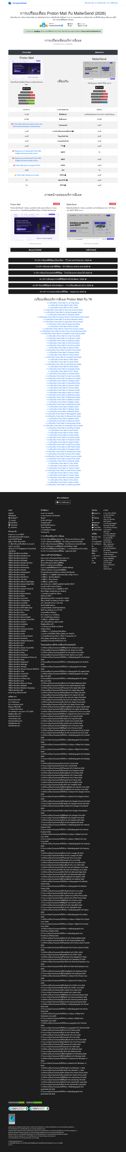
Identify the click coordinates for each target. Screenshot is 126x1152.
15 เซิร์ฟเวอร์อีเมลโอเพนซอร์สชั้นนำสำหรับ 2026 (62, 652)
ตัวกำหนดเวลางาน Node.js (50, 615)
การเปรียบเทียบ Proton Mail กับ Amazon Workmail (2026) (63, 319)
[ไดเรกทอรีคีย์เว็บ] (65, 185)
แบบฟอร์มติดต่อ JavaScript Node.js (53, 607)
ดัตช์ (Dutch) (107, 521)
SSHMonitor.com (14, 723)
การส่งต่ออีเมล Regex (48, 530)
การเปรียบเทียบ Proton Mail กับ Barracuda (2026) (63, 324)
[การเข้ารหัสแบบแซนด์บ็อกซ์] (73, 131)
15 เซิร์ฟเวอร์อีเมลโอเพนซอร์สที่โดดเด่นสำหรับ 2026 (63, 688)
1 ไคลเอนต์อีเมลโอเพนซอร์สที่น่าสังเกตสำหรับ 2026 (63, 699)
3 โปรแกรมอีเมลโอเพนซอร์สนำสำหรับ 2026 (59, 766)
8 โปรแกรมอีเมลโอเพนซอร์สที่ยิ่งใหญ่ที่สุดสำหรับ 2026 (64, 789)
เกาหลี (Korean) (108, 546)
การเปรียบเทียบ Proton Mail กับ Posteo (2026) (63, 435)
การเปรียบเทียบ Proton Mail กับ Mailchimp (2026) (63, 395)
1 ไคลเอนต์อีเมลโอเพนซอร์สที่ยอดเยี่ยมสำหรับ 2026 (62, 695)
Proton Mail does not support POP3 (27, 165)
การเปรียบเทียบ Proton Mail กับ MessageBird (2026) (63, 414)
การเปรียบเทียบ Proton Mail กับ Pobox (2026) (63, 432)
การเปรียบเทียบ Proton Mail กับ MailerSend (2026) (63, 397)
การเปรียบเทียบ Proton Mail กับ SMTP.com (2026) (63, 444)
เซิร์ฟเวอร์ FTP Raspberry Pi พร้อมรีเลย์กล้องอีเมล (22, 549)
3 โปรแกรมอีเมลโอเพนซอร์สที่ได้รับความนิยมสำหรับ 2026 (63, 1064)
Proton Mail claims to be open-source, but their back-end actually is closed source (27, 125)
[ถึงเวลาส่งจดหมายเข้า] (64, 146)
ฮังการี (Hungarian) (109, 536)
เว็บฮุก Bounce (46, 527)
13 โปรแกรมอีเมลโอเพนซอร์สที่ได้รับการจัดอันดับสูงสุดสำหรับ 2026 (65, 760)
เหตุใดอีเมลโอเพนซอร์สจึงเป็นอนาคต (53, 640)
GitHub (96, 518)
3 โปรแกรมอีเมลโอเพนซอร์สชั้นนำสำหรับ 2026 (62, 822)
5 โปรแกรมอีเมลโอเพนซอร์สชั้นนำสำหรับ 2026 (64, 733)
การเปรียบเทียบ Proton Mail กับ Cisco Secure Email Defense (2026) (63, 331)
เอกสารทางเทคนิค (47, 513)
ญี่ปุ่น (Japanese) (108, 544)
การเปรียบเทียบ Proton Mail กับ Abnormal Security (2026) (63, 310)
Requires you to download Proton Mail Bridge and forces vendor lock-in (27, 152)
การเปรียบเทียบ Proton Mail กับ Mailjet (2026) (63, 407)
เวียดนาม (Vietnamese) (107, 568)
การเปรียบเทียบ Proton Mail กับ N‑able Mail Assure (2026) (63, 425)
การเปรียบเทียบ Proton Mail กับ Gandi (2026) (63, 362)
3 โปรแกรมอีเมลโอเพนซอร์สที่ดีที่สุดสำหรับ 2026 (62, 818)
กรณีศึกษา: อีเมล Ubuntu (49, 579)
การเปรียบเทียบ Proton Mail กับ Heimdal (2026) (63, 373)
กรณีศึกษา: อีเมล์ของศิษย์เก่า (51, 577)
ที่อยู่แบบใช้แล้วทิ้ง (14, 707)
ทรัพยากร (12, 696)
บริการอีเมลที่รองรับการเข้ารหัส (52, 603)
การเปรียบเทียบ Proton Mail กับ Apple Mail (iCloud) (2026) (63, 322)
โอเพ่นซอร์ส (45, 532)
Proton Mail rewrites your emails (28, 175)
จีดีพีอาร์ (94, 551)
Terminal (13, 527)
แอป (10, 510)
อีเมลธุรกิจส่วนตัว (14, 699)
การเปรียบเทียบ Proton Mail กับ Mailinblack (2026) (63, 404)
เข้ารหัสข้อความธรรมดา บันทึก (20, 711)
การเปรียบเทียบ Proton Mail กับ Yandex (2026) (63, 475)
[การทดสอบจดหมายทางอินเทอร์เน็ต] (39, 1108)
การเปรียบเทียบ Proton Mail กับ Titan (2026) (63, 463)
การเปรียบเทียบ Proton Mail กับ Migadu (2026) (63, 418)
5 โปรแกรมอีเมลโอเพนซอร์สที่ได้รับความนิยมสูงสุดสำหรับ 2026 (63, 887)
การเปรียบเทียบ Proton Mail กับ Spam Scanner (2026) (63, 456)
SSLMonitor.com (14, 725)
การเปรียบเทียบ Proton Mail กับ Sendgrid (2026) (63, 449)
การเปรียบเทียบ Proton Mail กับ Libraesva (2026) (63, 390)
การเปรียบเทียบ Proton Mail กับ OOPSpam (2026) (63, 428)
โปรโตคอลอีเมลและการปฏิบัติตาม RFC (54, 589)
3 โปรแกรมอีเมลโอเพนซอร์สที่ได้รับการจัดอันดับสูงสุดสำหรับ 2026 (64, 1010)
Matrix (96, 525)
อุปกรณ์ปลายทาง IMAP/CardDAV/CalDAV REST (58, 584)
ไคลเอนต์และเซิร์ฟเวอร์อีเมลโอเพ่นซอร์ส (58, 644)
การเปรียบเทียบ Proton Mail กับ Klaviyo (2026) (63, 388)
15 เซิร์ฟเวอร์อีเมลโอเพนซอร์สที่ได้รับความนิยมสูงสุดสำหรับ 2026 (64, 667)
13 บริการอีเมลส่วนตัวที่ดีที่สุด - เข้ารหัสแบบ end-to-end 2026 (62, 266)
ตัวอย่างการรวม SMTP (16, 534)
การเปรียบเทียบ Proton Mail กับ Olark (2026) (63, 430)
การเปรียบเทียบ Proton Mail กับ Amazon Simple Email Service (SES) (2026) (63, 317)
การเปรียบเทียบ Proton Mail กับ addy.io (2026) (63, 482)
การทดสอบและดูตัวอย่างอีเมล (51, 593)
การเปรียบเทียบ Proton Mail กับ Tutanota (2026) (63, 468)
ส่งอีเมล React (46, 629)
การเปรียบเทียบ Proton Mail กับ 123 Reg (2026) (63, 303)
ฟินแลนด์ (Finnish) (109, 525)
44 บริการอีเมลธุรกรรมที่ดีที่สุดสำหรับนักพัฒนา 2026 (62, 279)
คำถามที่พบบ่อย (112, 3)
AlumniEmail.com (14, 716)
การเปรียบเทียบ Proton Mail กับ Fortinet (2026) (63, 355)
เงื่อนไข (94, 548)
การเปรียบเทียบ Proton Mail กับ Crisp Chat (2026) (63, 336)
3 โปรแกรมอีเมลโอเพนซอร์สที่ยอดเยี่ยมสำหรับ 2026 (63, 1042)
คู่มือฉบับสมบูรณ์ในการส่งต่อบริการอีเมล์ (55, 598)
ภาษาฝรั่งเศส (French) (110, 527)
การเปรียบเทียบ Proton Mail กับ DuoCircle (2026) (63, 345)
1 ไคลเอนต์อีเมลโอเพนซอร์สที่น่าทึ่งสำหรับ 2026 (62, 704)
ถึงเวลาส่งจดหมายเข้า (15, 704)
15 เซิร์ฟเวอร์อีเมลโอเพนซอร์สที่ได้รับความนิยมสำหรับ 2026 (65, 711)
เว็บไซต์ (27, 89)
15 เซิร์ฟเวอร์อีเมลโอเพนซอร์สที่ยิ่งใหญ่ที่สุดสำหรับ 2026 (65, 707)
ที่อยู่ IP (43, 518)
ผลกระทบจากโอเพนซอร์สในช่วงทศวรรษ (55, 558)
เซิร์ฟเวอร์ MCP (46, 596)
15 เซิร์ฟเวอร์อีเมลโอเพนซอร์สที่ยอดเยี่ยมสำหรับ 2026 (63, 692)
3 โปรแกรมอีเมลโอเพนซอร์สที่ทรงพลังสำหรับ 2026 (64, 811)
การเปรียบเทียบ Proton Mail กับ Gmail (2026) (63, 366)
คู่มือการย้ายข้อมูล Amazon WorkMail (54, 560)
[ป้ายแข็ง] (11, 1119)
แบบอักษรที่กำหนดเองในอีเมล (51, 586)
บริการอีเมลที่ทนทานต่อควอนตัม (52, 622)
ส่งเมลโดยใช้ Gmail (15, 539)
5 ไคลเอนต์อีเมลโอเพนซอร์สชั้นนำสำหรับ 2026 (63, 685)
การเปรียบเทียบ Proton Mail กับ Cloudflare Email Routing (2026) (63, 333)
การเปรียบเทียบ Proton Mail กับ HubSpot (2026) (63, 381)
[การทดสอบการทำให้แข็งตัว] (26, 92)
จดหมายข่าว (96, 514)
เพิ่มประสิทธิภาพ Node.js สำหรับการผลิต (55, 600)
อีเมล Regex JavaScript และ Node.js (53, 591)
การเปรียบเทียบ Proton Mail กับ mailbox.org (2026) (63, 484)
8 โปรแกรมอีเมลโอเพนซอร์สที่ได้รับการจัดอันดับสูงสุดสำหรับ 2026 (65, 741)
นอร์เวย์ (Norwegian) (109, 548)
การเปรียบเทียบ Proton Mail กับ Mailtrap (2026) (63, 409)
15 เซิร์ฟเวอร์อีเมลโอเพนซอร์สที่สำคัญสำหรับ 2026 (62, 716)
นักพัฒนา (45, 510)
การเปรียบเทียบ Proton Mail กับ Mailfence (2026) (63, 399)
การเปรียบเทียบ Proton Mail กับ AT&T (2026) (63, 307)
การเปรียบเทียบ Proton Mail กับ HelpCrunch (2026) (63, 378)
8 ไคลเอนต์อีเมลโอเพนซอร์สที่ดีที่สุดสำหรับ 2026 (61, 650)
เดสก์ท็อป (13, 522)
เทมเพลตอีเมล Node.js (48, 612)
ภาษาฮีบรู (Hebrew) (109, 534)
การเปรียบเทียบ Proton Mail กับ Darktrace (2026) (63, 340)
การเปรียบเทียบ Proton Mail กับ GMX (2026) (63, 359)
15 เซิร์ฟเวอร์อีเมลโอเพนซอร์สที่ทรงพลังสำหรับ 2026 (62, 721)
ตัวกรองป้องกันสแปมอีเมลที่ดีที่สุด (52, 563)
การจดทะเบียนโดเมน (15, 709)
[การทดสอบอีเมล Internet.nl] (26, 97)
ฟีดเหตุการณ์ (96, 537)
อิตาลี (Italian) (107, 542)
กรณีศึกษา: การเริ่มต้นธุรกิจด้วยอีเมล (53, 631)
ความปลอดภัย (97, 541)
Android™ (14, 518)
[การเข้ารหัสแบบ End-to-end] (65, 175)
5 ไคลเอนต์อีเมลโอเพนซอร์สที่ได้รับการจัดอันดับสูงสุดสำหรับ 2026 (64, 679)
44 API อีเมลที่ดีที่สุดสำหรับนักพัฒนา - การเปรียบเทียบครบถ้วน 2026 (62, 285)
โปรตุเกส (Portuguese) (110, 552)
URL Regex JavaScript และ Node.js (53, 638)
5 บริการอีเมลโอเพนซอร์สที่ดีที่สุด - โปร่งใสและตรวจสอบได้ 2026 (62, 272)
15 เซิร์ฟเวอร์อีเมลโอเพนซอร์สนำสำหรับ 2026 (59, 763)
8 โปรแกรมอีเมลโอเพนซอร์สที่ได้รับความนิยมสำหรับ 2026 (65, 714)
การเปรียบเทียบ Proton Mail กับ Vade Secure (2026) (63, 470)
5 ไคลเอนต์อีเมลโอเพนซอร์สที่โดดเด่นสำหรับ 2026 (62, 690)
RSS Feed (97, 530)
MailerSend (99, 59)
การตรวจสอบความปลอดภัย (50, 515)
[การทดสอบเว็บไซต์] (18, 1108)
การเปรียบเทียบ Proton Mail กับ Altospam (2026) (63, 314)
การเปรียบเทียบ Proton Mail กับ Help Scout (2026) (63, 376)
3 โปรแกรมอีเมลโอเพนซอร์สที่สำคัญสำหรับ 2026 (61, 718)
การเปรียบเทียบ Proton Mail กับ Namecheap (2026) (63, 423)
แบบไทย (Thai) (108, 560)
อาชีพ (94, 563)
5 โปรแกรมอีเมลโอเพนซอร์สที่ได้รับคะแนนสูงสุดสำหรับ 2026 (65, 1028)
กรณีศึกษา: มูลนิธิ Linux (49, 581)
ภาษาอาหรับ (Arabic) (109, 513)
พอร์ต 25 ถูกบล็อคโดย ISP (17, 692)
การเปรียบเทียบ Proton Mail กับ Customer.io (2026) (63, 338)
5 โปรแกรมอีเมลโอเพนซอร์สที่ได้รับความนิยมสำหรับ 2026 (65, 797)
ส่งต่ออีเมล (37, 31)
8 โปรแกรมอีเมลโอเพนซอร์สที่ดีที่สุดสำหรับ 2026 (63, 1080)
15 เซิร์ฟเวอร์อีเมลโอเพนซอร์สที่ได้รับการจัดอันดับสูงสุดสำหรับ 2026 (65, 658)
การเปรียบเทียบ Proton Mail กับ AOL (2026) (63, 305)
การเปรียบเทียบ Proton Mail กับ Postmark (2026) (63, 437)
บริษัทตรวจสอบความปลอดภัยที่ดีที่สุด (53, 570)
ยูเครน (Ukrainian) (109, 565)
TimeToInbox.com (14, 718)
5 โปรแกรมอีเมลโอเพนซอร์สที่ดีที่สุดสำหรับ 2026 (61, 728)
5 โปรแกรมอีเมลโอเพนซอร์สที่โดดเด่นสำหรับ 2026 (60, 1046)
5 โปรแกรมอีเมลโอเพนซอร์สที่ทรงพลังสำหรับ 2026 (61, 992)
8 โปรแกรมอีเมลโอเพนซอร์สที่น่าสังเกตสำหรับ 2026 (64, 869)
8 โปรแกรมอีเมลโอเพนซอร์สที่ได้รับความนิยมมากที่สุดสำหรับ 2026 (65, 750)
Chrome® (14, 525)
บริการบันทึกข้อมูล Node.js (50, 617)
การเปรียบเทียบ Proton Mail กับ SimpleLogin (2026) (63, 451)
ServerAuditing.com (15, 721)
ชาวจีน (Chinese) (108, 515)
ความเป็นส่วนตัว (100, 3)
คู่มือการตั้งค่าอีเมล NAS (16, 541)
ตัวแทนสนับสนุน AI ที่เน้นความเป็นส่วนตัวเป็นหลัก (58, 572)
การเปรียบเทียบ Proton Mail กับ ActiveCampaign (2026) (63, 312)
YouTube (97, 527)
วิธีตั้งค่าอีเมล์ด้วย (18, 553)
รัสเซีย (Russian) (108, 554)
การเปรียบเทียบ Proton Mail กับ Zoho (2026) (63, 480)
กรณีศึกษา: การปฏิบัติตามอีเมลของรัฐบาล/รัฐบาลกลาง (59, 574)
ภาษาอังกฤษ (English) (110, 523)
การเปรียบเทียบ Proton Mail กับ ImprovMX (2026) (63, 383)
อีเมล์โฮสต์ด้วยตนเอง (48, 525)
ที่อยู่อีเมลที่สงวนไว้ (14, 714)
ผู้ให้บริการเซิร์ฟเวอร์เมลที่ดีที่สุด (52, 565)
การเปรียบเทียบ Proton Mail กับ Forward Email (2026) (63, 357)
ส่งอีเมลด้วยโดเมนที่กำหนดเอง (18, 537)
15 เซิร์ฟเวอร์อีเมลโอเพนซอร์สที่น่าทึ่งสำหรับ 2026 (63, 702)
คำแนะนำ (12, 531)
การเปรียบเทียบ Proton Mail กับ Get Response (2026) (63, 364)
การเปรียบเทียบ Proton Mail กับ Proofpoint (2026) (63, 440)
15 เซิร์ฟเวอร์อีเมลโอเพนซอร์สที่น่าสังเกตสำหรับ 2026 (63, 697)
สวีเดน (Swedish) (108, 558)
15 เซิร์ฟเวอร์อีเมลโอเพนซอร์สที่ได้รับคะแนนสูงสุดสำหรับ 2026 (64, 1024)
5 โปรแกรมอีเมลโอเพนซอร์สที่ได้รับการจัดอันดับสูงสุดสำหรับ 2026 (64, 830)
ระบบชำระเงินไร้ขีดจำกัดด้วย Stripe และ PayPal (57, 633)
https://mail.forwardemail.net (91, 31)
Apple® (11, 513)
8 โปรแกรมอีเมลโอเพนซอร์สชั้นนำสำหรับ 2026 (61, 907)
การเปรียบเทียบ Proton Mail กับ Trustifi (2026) (63, 466)
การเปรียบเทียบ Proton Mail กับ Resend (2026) (63, 442)
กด (93, 560)
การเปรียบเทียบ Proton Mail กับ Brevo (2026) (63, 326)
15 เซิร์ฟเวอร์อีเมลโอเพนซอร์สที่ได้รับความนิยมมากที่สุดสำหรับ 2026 (65, 745)
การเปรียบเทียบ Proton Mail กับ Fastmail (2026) (63, 352)
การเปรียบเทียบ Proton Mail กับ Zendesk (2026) (63, 477)
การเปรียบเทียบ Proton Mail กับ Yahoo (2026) (63, 473)
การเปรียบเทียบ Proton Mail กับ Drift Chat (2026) (63, 343)
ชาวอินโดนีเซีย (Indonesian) (108, 539)
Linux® (13, 520)
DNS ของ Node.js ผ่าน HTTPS (51, 610)
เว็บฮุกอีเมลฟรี (46, 522)
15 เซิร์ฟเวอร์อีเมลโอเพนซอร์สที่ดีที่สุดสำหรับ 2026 (62, 648)
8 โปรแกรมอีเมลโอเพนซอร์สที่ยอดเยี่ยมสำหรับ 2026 (61, 775)
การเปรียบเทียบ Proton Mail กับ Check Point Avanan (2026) (63, 329)
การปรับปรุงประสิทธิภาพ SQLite (52, 626)
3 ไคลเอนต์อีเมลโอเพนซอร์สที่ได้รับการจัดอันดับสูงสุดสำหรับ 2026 (64, 663)
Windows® (12, 515)
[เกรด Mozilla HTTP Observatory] (27, 100)
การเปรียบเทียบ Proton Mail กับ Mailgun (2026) (63, 402)
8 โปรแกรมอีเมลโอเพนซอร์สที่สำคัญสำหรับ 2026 (61, 893)
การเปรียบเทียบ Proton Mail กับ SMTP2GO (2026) (63, 447)
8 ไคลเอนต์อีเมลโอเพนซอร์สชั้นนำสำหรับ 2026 (61, 655)
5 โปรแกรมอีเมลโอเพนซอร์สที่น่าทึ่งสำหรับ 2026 (63, 874)
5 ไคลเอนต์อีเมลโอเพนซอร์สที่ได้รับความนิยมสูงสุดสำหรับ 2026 (65, 671)
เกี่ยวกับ (94, 539)
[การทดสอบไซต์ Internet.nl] (26, 95)
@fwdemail (96, 522)
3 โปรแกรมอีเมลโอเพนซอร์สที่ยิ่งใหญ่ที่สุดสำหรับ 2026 (63, 1056)
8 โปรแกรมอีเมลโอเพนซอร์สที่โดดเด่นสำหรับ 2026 (62, 770)
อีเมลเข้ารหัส (89, 3)
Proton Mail (27, 58)
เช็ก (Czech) (107, 517)
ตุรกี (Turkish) (107, 563)
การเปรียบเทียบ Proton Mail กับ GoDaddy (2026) (63, 369)
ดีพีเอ (93, 553)
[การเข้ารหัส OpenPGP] (67, 180)
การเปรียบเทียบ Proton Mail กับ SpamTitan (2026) (63, 458)
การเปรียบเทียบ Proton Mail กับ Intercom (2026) (63, 385)
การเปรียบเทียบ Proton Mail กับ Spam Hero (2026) (63, 454)
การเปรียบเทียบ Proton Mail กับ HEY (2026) (63, 371)
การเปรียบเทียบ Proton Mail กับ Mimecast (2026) (63, 421)
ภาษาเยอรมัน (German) (107, 531)
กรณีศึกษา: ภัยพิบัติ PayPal (50, 619)
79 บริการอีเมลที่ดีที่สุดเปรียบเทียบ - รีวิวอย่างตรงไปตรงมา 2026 (62, 260)
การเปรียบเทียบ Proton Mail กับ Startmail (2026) (63, 461)
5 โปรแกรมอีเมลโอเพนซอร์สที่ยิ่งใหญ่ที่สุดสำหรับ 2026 (65, 709)
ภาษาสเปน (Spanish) (109, 556)
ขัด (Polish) (106, 550)
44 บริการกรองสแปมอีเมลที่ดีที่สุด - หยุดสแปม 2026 (62, 291)
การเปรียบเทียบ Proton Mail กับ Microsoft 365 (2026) (63, 416)
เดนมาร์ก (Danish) (109, 519)
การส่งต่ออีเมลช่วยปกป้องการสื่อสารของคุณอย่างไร (58, 636)
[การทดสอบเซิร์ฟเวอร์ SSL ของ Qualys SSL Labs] (27, 103)
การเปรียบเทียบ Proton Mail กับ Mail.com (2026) (63, 392)
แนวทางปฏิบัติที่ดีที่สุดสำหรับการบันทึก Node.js (57, 567)
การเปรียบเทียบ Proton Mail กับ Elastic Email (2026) (63, 350)
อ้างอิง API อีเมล (46, 520)
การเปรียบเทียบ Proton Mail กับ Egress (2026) (63, 347)
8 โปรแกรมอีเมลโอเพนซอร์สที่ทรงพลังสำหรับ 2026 (61, 723)
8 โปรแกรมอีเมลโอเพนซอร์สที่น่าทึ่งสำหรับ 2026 (61, 784)
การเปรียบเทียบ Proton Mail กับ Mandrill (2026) (63, 411)
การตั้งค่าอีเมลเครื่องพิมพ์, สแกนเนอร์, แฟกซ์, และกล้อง (21, 545)
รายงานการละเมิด (96, 557)
